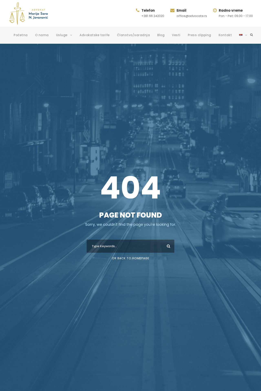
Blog (161, 35)
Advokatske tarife (95, 35)
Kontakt (225, 35)
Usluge (61, 35)
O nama (42, 35)
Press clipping (199, 35)
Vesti (176, 35)
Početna (21, 35)
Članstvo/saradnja (133, 35)
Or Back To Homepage (130, 258)
